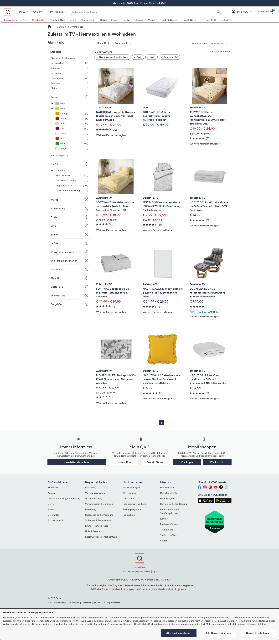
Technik (224, 20)
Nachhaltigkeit (167, 498)
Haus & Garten (189, 20)
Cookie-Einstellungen (258, 633)
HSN (49, 602)
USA (124, 571)
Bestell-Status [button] (154, 462)
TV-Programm (130, 492)
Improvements (113, 602)
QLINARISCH (209, 20)
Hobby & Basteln (169, 20)
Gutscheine (128, 498)
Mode (114, 20)
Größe (54, 243)
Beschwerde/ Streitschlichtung (101, 536)
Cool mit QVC (58, 20)
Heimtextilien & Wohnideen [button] (113, 57)
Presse (50, 509)
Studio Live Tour (168, 535)
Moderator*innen (169, 524)
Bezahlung (90, 509)
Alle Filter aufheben (219, 51)
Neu (25, 20)
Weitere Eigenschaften (64, 260)
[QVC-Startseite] (49, 27)
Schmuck (138, 20)
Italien (147, 571)
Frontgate (74, 602)
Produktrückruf (55, 520)
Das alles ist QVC (169, 492)
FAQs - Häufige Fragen (96, 525)
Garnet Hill (86, 602)
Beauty (125, 20)
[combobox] (143, 12)
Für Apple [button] (187, 462)
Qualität (55, 278)
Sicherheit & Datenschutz (98, 520)
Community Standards (152, 589)
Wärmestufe (58, 295)
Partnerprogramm (132, 509)
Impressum (181, 589)
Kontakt (51, 492)
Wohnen (151, 20)
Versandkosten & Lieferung (99, 503)
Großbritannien (135, 571)
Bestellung (90, 487)
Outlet (163, 540)
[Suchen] (219, 12)
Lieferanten (53, 514)
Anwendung (58, 208)
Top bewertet (88, 20)
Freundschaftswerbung (135, 503)
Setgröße (56, 304)
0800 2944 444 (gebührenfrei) (63, 498)
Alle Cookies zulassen (178, 633)
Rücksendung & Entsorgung (99, 514)
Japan (155, 571)
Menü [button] (22, 11)
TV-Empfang (166, 529)
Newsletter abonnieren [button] (76, 462)
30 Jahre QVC (39, 20)
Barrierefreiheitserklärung (173, 503)
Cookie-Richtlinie (257, 624)
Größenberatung (93, 498)
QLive (50, 503)
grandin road (99, 602)
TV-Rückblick (57, 11)
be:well (73, 20)
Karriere (164, 518)
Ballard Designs (61, 602)
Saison (54, 234)
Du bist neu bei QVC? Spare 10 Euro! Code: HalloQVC (139, 3)
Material (56, 269)
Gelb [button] (152, 57)
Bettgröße (57, 286)
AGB (93, 589)
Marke (54, 199)
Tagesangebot (11, 20)
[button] (238, 12)
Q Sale (103, 20)
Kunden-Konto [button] (124, 462)
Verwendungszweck (62, 252)
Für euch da (129, 514)
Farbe (54, 97)
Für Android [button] (217, 462)
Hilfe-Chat (53, 487)
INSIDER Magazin (132, 487)
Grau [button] (138, 57)
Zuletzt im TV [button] (170, 57)
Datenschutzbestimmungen (117, 589)
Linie (54, 225)
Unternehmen (167, 487)
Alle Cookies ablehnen (219, 633)
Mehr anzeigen (58, 155)
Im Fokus (56, 164)
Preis (54, 217)
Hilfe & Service (92, 531)
